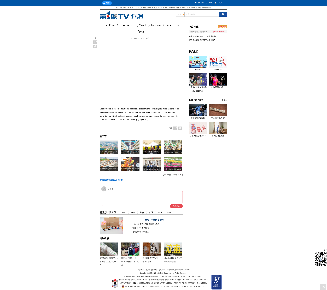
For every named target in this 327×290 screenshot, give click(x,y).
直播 (162, 8)
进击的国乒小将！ (218, 87)
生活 (151, 8)
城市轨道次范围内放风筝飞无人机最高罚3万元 (109, 261)
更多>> (224, 100)
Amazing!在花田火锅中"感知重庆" (151, 152)
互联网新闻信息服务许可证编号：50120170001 (190, 283)
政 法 (151, 212)
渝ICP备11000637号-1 (197, 286)
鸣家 (177, 8)
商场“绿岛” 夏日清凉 (140, 228)
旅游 (184, 8)
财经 (148, 8)
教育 (137, 8)
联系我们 (155, 270)
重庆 (124, 8)
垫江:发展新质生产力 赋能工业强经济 (130, 152)
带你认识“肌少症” (218, 118)
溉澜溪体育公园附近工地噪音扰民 (202, 40)
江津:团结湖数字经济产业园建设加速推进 (109, 152)
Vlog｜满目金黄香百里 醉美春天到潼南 (173, 260)
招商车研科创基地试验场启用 (109, 169)
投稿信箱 (162, 270)
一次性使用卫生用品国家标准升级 (145, 224)
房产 (188, 8)
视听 (170, 8)
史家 (181, 8)
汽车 (159, 8)
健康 (144, 8)
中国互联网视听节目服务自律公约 (178, 270)
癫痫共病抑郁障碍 (198, 118)
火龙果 (198, 70)
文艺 (140, 8)
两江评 (129, 8)
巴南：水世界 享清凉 (154, 220)
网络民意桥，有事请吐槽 (198, 32)
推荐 (117, 8)
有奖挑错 (200, 3)
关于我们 (140, 270)
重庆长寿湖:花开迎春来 (173, 169)
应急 (199, 8)
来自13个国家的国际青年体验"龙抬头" (130, 169)
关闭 (325, 250)
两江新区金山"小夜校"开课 (173, 152)
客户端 (211, 3)
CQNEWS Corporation (164, 273)
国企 (192, 8)
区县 (133, 8)
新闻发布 (208, 8)
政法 (166, 8)
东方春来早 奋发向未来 (152, 169)
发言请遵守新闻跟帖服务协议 (111, 180)
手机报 (219, 3)
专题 (173, 8)
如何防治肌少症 (218, 136)
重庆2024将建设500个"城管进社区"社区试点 (130, 261)
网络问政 (194, 26)
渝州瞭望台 (217, 70)
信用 (203, 8)
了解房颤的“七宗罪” (198, 136)
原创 (195, 8)
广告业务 (148, 270)
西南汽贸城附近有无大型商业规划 (202, 36)
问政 (156, 8)
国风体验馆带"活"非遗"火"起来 (150, 260)
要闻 (121, 8)
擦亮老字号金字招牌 (140, 232)
